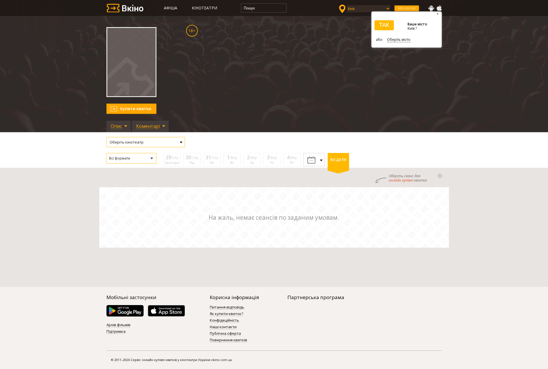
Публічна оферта (225, 333)
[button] (131, 158)
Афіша (170, 8)
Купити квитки (135, 108)
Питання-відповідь (227, 307)
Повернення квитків (228, 340)
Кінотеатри (204, 8)
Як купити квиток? (226, 314)
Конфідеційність (224, 320)
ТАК (384, 25)
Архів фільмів (118, 325)
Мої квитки (407, 8)
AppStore (439, 8)
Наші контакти (223, 327)
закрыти (440, 176)
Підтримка (116, 331)
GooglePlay (431, 8)
